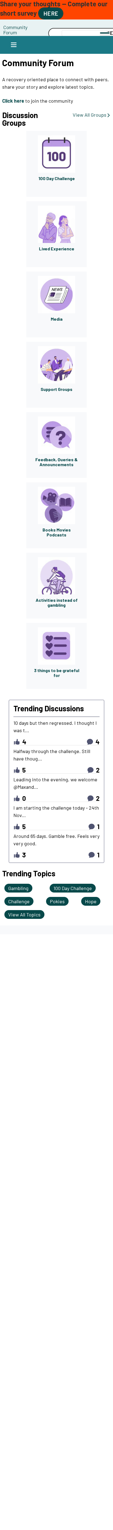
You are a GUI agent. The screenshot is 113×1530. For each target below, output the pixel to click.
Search (32, 33)
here (50, 13)
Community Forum (15, 29)
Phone (32, 27)
